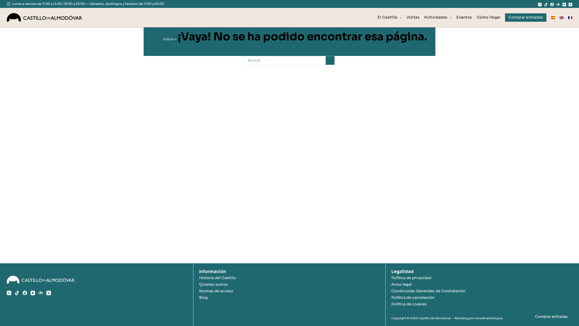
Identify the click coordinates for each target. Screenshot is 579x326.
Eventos (464, 17)
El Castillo (387, 17)
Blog (203, 297)
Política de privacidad (411, 278)
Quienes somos (213, 284)
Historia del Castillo (217, 278)
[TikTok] (546, 4)
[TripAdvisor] (558, 4)
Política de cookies (409, 304)
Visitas (413, 17)
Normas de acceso (216, 291)
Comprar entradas (551, 316)
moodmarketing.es (489, 318)
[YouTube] (564, 4)
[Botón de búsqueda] (330, 60)
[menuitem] (553, 17)
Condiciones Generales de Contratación (428, 291)
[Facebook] (552, 4)
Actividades (436, 17)
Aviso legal (401, 284)
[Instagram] (540, 4)
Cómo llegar (489, 17)
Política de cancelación (412, 297)
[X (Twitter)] (570, 4)
